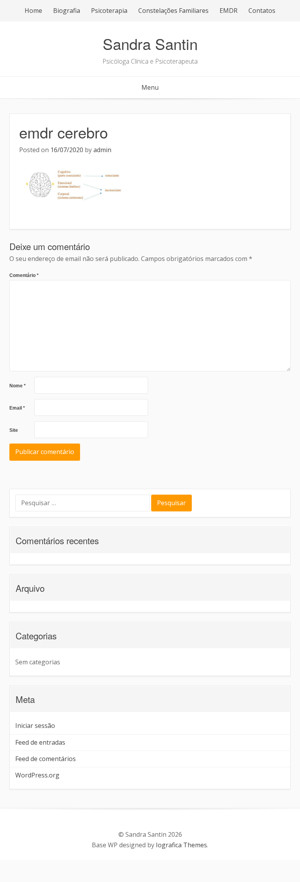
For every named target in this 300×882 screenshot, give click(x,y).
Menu (150, 87)
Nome (17, 386)
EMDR (229, 10)
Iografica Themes (181, 845)
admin (102, 150)
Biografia (66, 10)
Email (17, 408)
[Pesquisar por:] (83, 503)
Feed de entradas (40, 742)
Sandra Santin (150, 43)
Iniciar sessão (35, 725)
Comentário (24, 275)
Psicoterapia (109, 10)
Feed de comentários (45, 758)
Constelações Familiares (173, 10)
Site (13, 430)
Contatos (261, 10)
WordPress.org (37, 775)
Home (33, 10)
